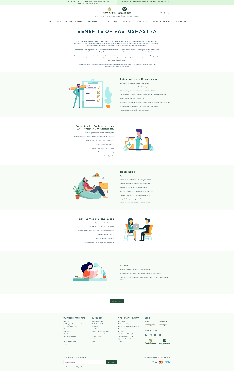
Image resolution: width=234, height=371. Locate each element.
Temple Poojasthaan (125, 336)
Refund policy (163, 325)
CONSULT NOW (117, 301)
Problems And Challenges (100, 334)
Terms (147, 321)
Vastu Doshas (96, 336)
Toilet (65, 344)
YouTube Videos (97, 339)
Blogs (93, 341)
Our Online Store (97, 321)
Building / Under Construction (73, 324)
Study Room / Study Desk (127, 334)
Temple (66, 339)
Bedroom (67, 321)
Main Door (67, 334)
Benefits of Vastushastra (100, 331)
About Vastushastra (98, 329)
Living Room (67, 331)
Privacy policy (163, 321)
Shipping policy (150, 325)
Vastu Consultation (98, 324)
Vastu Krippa (71, 367)
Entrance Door (123, 329)
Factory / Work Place (71, 326)
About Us (95, 326)
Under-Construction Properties (128, 326)
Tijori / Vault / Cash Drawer (127, 339)
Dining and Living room (125, 324)
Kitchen (66, 329)
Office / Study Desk (70, 336)
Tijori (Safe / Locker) (70, 341)
